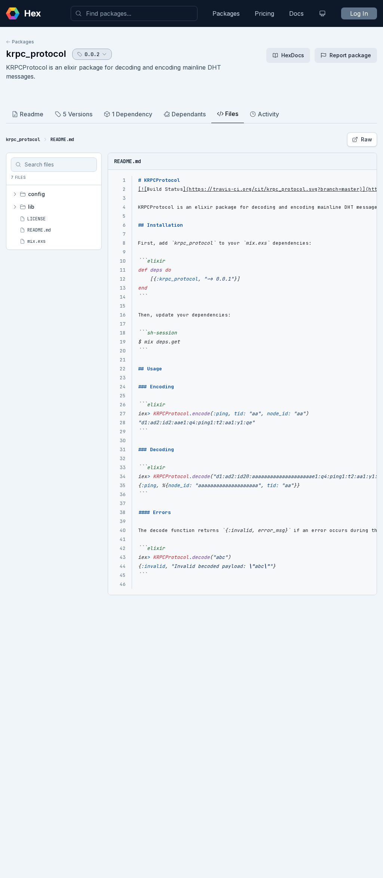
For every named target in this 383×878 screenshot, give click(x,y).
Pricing (264, 13)
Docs (296, 13)
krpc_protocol (36, 53)
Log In (359, 13)
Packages (226, 13)
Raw (366, 139)
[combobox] (134, 13)
